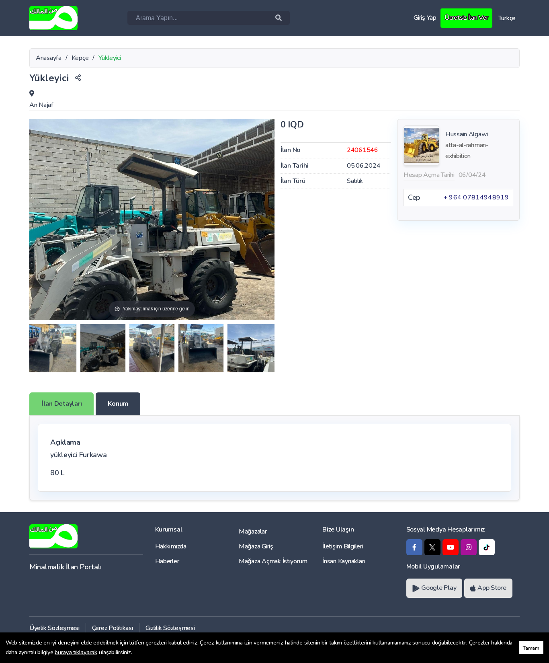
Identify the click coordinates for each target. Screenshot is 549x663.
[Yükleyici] (52, 348)
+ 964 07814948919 (476, 197)
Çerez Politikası (112, 628)
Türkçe (507, 18)
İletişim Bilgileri (342, 546)
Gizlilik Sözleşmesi (170, 628)
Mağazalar (253, 531)
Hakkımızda (170, 546)
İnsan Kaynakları (343, 561)
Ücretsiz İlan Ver (466, 17)
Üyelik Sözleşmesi (54, 628)
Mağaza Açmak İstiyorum (273, 561)
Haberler (167, 561)
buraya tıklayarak (76, 652)
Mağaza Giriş (256, 546)
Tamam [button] (531, 648)
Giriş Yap (425, 17)
